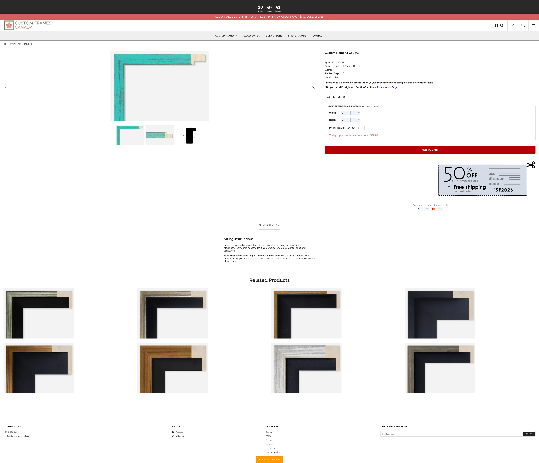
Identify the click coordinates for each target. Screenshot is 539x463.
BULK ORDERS (274, 35)
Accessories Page (387, 87)
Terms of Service (273, 452)
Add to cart (430, 149)
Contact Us (270, 448)
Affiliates (269, 444)
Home (6, 44)
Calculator (286, 248)
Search (269, 432)
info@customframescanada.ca (16, 436)
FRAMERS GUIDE (297, 35)
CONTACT (318, 35)
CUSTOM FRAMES (225, 35)
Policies (269, 440)
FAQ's (268, 436)
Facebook (180, 432)
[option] (159, 86)
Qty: (352, 128)
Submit (529, 434)
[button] (269, 459)
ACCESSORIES (252, 35)
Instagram (180, 436)
